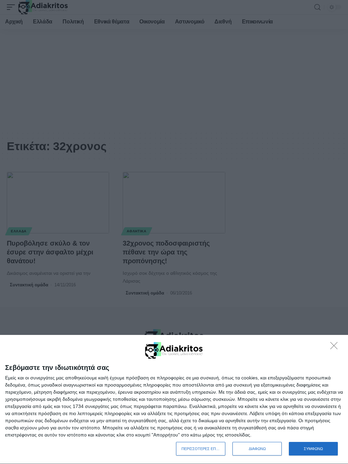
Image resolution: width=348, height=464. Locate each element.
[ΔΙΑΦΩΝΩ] (335, 347)
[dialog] (174, 399)
